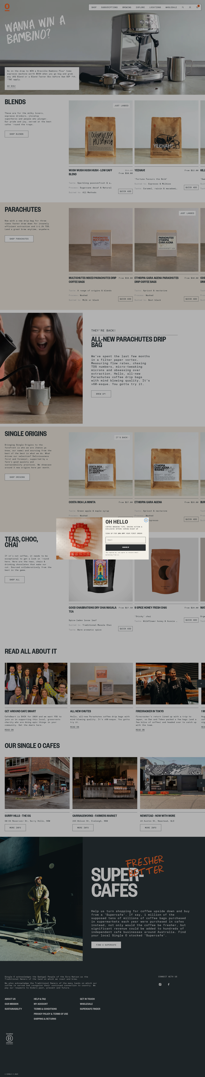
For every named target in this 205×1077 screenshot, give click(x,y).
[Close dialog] (146, 520)
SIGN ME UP (125, 547)
